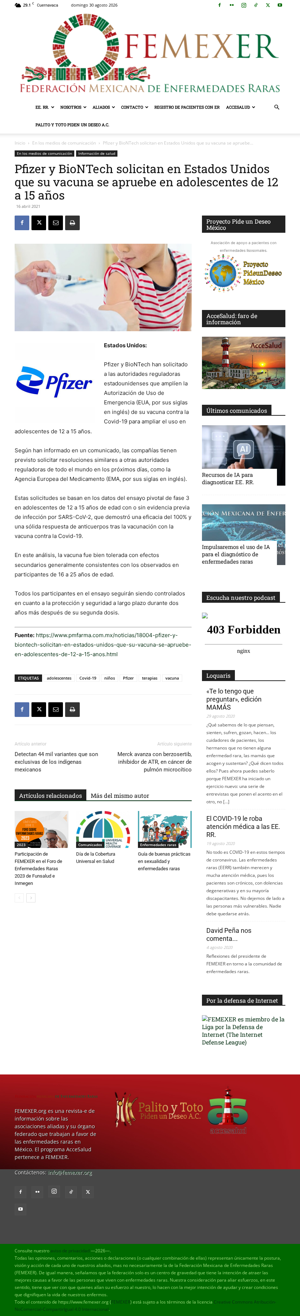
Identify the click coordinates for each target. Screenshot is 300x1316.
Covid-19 (87, 678)
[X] (267, 5)
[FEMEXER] (150, 54)
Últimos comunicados (236, 410)
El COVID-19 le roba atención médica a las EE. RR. (243, 826)
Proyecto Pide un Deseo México (238, 224)
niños (109, 678)
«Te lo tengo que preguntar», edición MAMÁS (234, 699)
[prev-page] (19, 897)
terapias (149, 678)
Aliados (101, 107)
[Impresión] (72, 223)
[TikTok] (255, 5)
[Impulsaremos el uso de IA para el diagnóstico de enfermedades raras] (243, 534)
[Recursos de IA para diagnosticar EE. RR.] (243, 455)
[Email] (55, 223)
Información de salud (96, 153)
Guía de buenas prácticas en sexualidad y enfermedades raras (164, 861)
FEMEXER (120, 1302)
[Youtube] (279, 5)
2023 (21, 844)
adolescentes (59, 678)
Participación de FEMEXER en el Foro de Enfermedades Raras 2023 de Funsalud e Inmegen (38, 868)
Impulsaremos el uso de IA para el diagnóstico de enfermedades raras (236, 554)
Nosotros (70, 107)
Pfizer (128, 678)
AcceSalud (238, 107)
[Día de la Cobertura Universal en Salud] (103, 829)
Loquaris (218, 675)
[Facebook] (219, 5)
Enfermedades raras (158, 844)
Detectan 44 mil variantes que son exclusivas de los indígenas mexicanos (56, 762)
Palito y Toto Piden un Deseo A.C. (72, 124)
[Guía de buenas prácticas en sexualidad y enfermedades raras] (165, 829)
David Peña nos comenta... (228, 934)
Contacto (132, 107)
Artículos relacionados (50, 795)
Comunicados (90, 844)
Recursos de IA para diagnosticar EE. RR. (228, 478)
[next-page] (30, 897)
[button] (276, 107)
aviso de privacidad (70, 1251)
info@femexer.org (70, 1172)
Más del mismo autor (120, 795)
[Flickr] (231, 5)
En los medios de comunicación (64, 143)
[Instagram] (243, 5)
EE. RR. (42, 107)
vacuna (172, 678)
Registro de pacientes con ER (187, 107)
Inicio (20, 143)
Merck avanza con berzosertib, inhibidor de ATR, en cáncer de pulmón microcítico (154, 762)
